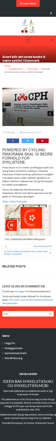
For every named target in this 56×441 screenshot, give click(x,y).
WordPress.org (13, 358)
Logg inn (10, 343)
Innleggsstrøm (14, 348)
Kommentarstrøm (16, 353)
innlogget (20, 291)
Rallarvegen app (43, 246)
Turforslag (10, 132)
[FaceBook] (51, 13)
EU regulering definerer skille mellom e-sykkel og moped (26, 252)
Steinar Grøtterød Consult (40, 423)
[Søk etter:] (28, 314)
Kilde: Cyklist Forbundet (14, 201)
